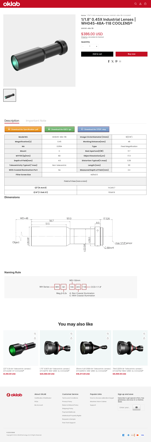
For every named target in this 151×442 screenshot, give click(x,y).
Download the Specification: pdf (24, 129)
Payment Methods (68, 412)
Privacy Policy (67, 401)
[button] (135, 4)
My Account (38, 405)
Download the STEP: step (95, 129)
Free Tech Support (68, 423)
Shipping (84, 37)
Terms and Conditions (70, 398)
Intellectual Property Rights (71, 416)
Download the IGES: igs (61, 129)
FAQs (36, 401)
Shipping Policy (67, 408)
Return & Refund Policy (70, 405)
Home (83, 15)
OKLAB (13, 432)
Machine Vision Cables (98, 401)
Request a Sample (69, 419)
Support (93, 405)
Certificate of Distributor (42, 398)
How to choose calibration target (102, 398)
